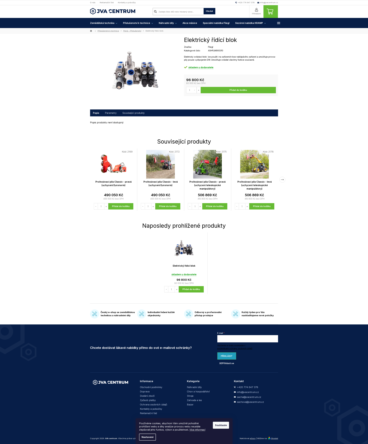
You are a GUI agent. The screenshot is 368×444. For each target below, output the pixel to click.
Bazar (190, 404)
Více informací (197, 429)
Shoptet (274, 438)
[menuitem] (103, 23)
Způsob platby (148, 400)
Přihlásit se (226, 357)
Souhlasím (221, 425)
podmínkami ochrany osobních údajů (234, 348)
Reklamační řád (107, 2)
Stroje (190, 395)
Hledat (209, 11)
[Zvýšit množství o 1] (199, 90)
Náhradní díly (194, 387)
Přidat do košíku (238, 90)
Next (282, 180)
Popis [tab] (96, 112)
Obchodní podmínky (151, 387)
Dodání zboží (147, 395)
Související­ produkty (133, 112)
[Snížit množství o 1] (195, 90)
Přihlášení (256, 13)
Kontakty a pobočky (127, 2)
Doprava (145, 391)
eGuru (253, 438)
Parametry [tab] (111, 112)
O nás (92, 2)
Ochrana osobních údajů (153, 404)
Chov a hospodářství (198, 391)
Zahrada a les (194, 400)
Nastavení (147, 437)
